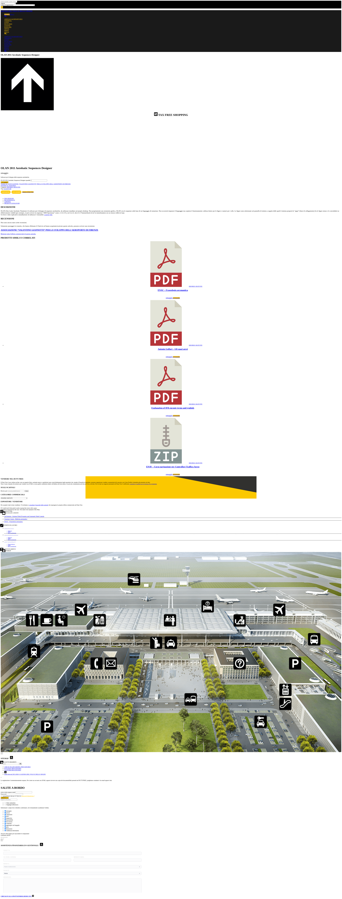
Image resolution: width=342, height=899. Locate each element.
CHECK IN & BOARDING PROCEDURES (17, 767)
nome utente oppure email (8, 792)
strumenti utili (7, 189)
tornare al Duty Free (28, 192)
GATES (6, 22)
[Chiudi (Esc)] (6, 837)
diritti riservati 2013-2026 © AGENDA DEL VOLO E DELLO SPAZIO (25, 774)
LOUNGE (7, 25)
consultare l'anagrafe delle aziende (38, 505)
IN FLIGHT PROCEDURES (12, 768)
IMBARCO (4, 797)
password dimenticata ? (28, 796)
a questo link (48, 215)
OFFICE (6, 29)
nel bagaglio (4, 182)
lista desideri (16, 192)
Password (3, 794)
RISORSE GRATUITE (13, 187)
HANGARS (7, 27)
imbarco (12, 14)
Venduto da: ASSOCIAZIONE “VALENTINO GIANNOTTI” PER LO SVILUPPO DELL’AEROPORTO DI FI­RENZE (36, 184)
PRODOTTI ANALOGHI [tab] (12, 203)
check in (6, 14)
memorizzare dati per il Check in (12, 796)
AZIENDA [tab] (7, 201)
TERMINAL (8, 20)
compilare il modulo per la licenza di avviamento (143, 484)
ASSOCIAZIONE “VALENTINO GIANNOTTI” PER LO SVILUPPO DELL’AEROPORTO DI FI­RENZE (49, 230)
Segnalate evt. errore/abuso (8, 185)
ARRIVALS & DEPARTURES (13, 19)
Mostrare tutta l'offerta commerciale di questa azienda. (18, 234)
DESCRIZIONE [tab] (9, 198)
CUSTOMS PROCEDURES (12, 770)
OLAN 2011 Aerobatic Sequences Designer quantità (15, 180)
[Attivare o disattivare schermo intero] (3, 837)
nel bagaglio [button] (176, 298)
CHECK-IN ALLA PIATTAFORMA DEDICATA (16, 896)
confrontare (6, 192)
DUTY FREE (8, 24)
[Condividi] (5, 837)
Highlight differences (12, 805)
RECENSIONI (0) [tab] (9, 200)
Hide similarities (10, 803)
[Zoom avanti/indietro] (1, 837)
